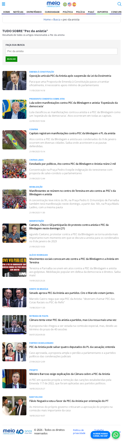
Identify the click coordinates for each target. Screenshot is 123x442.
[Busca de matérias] (119, 5)
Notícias (18, 11)
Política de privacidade (79, 432)
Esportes (102, 11)
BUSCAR (11, 59)
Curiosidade (52, 11)
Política (68, 11)
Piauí (91, 11)
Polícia (80, 11)
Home (6, 11)
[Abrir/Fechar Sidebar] (3, 4)
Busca (56, 19)
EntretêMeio (34, 11)
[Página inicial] (53, 4)
